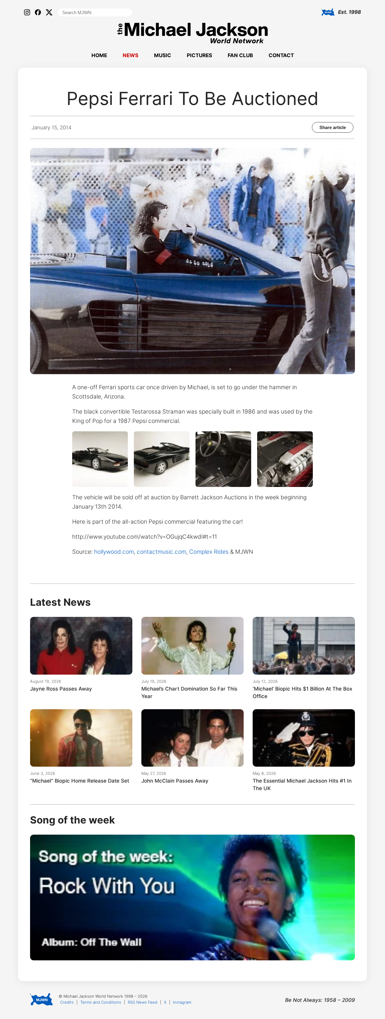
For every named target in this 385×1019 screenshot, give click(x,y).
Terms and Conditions (100, 1002)
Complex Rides (209, 551)
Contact (281, 55)
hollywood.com (114, 551)
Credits (67, 1002)
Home (99, 55)
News (130, 55)
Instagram (182, 1002)
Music (162, 55)
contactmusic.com (161, 551)
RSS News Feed (142, 1002)
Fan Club (240, 55)
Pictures (199, 55)
